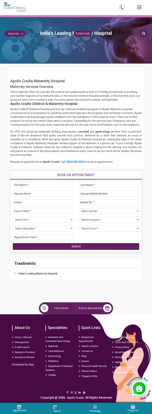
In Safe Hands (22, 347)
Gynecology (54, 356)
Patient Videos (89, 371)
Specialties (58, 22)
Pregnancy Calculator (125, 372)
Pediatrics (53, 361)
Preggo (137, 22)
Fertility (52, 375)
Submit (76, 246)
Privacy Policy (121, 347)
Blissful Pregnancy (124, 367)
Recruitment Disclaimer (126, 357)
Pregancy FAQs (89, 376)
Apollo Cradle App (124, 337)
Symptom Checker (124, 352)
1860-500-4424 (75, 161)
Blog (84, 356)
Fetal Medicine (56, 351)
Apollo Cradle (75, 397)
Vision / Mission (23, 337)
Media (121, 22)
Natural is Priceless (24, 352)
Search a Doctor (89, 346)
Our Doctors (102, 22)
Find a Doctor (61, 308)
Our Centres (79, 22)
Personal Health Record (94, 366)
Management (21, 342)
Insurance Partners (24, 357)
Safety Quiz (120, 362)
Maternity (53, 346)
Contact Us (87, 351)
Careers (85, 361)
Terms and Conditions (126, 342)
